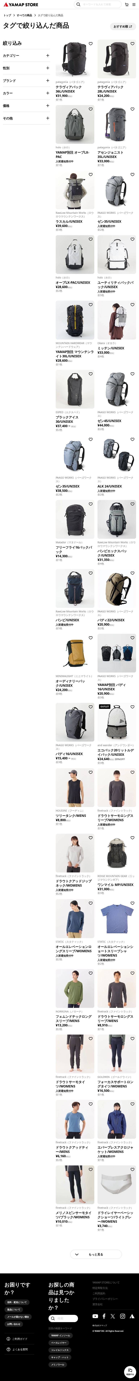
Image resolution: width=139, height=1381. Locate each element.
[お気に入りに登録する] (90, 43)
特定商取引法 (100, 1288)
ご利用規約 (98, 1293)
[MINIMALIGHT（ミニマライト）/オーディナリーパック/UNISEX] (75, 653)
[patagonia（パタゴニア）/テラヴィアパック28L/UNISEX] (117, 59)
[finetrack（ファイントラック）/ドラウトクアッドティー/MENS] (75, 1119)
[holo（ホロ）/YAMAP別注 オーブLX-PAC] (75, 124)
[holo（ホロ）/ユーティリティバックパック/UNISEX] (117, 254)
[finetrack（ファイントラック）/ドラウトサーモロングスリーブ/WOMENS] (117, 787)
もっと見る (96, 1254)
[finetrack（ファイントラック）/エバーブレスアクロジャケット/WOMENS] (117, 1119)
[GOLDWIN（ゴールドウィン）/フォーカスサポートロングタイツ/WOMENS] (117, 1054)
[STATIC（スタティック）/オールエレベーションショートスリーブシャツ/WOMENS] (117, 918)
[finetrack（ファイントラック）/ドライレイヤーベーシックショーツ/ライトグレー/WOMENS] (117, 1184)
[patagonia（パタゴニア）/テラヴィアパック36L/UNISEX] (75, 59)
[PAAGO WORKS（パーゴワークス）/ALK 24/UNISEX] (117, 454)
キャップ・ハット (60, 1357)
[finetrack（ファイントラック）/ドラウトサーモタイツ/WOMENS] (75, 1054)
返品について (13, 1309)
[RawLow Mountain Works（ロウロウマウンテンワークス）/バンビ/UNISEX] (75, 588)
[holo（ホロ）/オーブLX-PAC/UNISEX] (75, 254)
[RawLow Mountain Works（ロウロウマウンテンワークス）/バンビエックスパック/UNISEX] (117, 519)
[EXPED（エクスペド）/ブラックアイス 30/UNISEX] (75, 389)
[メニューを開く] (134, 4)
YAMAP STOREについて (106, 1282)
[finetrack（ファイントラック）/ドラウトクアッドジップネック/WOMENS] (75, 853)
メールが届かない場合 (18, 1316)
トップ (7, 15)
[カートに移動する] (127, 4)
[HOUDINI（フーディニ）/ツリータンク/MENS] (75, 787)
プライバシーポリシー (105, 1298)
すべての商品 (24, 15)
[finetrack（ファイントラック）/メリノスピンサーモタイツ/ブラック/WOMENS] (75, 1184)
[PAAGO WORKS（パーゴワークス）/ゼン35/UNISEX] (75, 454)
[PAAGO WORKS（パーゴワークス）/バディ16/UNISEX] (75, 722)
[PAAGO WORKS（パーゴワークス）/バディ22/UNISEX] (117, 588)
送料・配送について (17, 1302)
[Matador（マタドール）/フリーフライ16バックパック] (75, 519)
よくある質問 (20, 1349)
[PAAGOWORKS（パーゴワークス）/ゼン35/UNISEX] (117, 189)
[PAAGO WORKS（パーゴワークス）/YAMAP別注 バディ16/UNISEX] (117, 653)
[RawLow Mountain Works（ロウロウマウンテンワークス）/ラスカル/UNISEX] (75, 189)
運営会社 (97, 1304)
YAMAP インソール (60, 1335)
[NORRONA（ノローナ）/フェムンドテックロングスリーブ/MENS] (75, 988)
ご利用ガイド (20, 1338)
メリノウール (57, 1364)
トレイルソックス (60, 1350)
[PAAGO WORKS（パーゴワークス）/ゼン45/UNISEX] (117, 389)
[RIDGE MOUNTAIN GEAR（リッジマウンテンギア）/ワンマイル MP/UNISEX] (117, 853)
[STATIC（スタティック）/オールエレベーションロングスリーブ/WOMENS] (75, 918)
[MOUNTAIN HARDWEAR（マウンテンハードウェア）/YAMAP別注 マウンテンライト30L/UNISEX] (75, 320)
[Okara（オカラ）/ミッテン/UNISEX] (117, 320)
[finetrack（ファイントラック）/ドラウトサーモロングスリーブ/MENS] (117, 988)
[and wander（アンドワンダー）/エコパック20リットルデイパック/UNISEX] (117, 722)
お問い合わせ (13, 1324)
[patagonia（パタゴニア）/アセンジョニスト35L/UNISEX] (117, 124)
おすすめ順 (121, 26)
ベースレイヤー (58, 1342)
